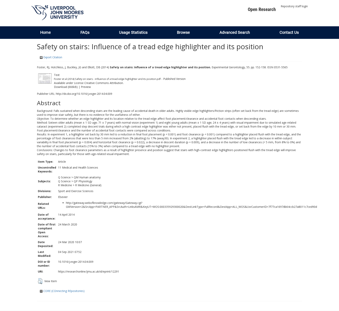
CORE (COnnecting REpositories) (64, 291)
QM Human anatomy (87, 177)
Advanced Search (235, 32)
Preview (86, 87)
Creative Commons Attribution (103, 83)
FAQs (84, 32)
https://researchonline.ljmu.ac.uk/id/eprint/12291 (88, 271)
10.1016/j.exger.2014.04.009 (75, 262)
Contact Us (289, 32)
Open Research (262, 9)
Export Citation (52, 57)
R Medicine (65, 185)
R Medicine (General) (88, 185)
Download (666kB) (66, 87)
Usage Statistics (133, 32)
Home (45, 32)
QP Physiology (83, 181)
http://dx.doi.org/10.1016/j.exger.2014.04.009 (84, 94)
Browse (183, 32)
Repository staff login (294, 6)
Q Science (64, 177)
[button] (40, 281)
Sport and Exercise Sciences (75, 191)
